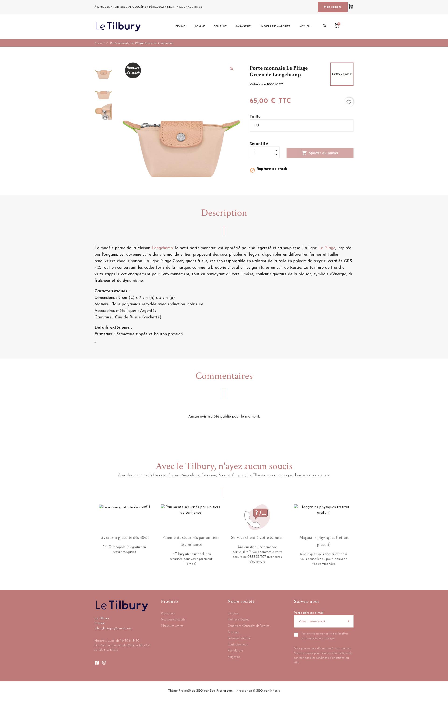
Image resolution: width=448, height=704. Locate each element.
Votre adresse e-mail (308, 613)
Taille (255, 116)
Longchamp (162, 248)
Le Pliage (326, 248)
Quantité (259, 144)
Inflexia (275, 691)
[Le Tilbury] (118, 27)
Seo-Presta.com (221, 691)
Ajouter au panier (320, 153)
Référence (258, 84)
